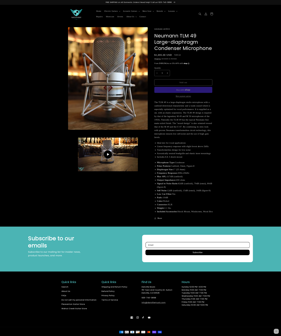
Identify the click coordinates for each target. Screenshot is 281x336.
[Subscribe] (197, 252)
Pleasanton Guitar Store (73, 304)
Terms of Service (110, 300)
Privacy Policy (108, 295)
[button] (112, 11)
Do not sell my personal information (78, 300)
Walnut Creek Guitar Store (74, 308)
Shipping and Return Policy (114, 287)
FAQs (63, 295)
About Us (65, 291)
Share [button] (159, 218)
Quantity (157, 68)
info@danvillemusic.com (154, 302)
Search (64, 287)
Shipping (157, 59)
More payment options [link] (183, 96)
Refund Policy (108, 291)
